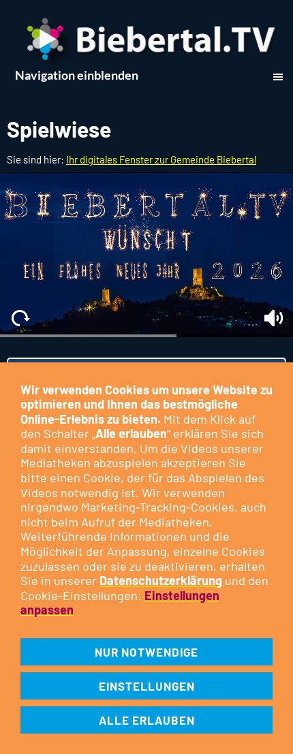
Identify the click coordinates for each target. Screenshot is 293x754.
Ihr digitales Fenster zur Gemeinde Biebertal (161, 159)
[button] (19, 318)
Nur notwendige (146, 652)
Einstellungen (147, 686)
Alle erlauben (147, 720)
